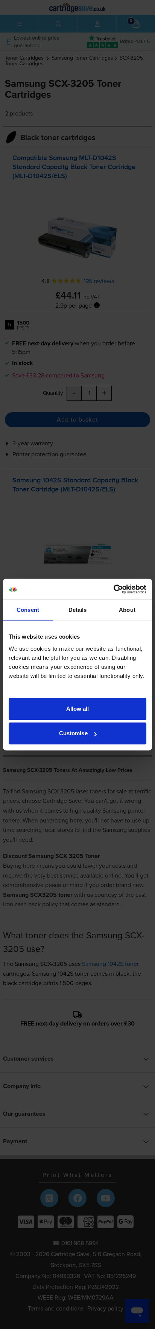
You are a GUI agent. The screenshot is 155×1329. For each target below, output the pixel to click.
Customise (73, 733)
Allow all (77, 708)
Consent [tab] (28, 610)
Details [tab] (77, 610)
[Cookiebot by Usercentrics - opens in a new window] (113, 589)
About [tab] (127, 610)
